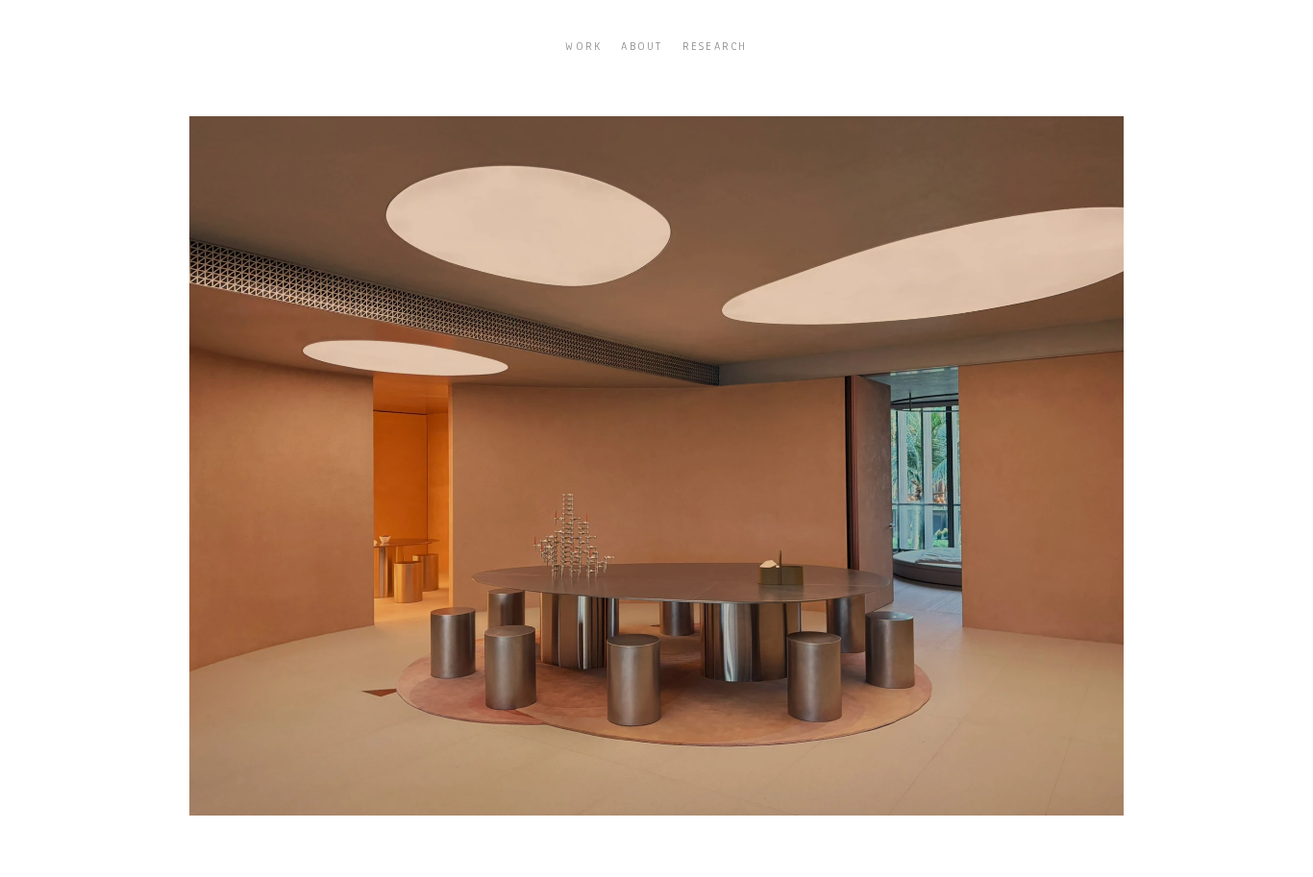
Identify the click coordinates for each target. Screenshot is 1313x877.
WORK (583, 46)
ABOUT (641, 46)
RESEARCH (715, 46)
